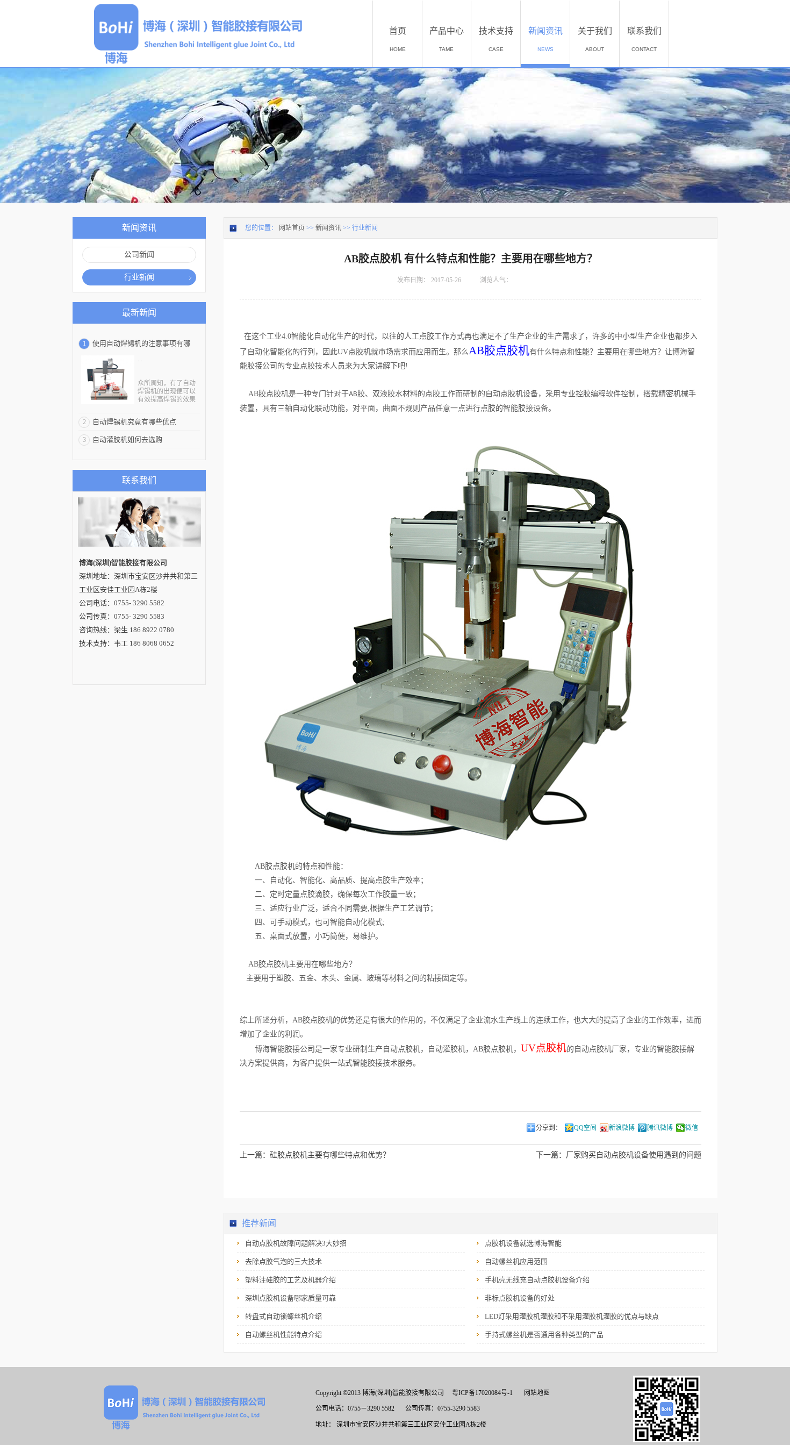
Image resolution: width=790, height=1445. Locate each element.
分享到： (549, 1128)
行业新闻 (365, 228)
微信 (691, 1128)
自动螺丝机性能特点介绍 (283, 1334)
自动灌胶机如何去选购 (127, 439)
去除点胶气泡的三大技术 (283, 1261)
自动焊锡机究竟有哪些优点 (134, 422)
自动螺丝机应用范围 (516, 1261)
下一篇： (618, 1155)
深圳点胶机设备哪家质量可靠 (290, 1298)
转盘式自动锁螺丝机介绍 (283, 1316)
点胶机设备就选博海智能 (523, 1243)
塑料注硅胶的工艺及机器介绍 (290, 1280)
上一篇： (315, 1155)
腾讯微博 (660, 1128)
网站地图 (535, 1393)
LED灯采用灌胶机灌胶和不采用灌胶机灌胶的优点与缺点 (572, 1316)
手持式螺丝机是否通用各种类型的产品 (544, 1334)
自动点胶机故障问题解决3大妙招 (296, 1243)
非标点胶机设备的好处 (520, 1298)
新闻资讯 (328, 228)
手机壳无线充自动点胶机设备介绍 (537, 1280)
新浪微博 (622, 1128)
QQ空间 (585, 1128)
